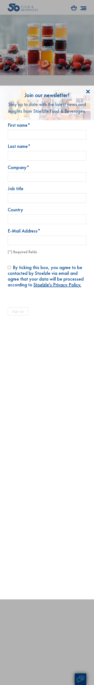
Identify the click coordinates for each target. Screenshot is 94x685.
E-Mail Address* (24, 231)
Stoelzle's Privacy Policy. (57, 285)
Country (15, 210)
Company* (18, 167)
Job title (15, 188)
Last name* (19, 146)
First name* (19, 125)
